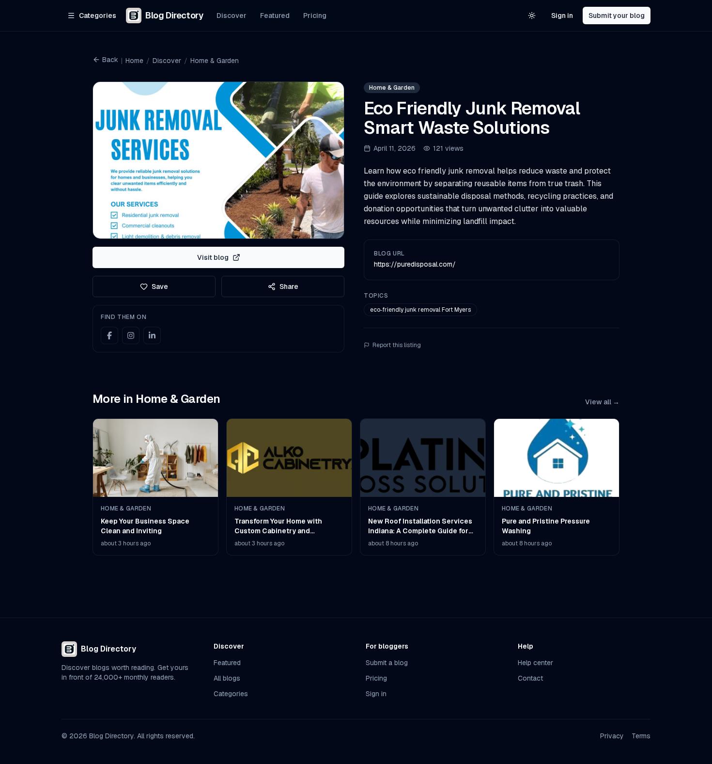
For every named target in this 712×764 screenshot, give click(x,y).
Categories (231, 693)
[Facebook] (109, 335)
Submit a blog (387, 662)
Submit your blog (616, 15)
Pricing (314, 15)
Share (288, 286)
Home (134, 60)
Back (110, 59)
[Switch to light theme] (532, 15)
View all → (602, 402)
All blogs (227, 678)
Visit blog (213, 257)
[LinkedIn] (152, 335)
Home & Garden (214, 60)
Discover (232, 15)
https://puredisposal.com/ (415, 264)
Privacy (612, 736)
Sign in (562, 15)
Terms (641, 736)
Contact (530, 678)
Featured (275, 15)
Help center (535, 662)
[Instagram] (130, 335)
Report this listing (396, 345)
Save (160, 286)
